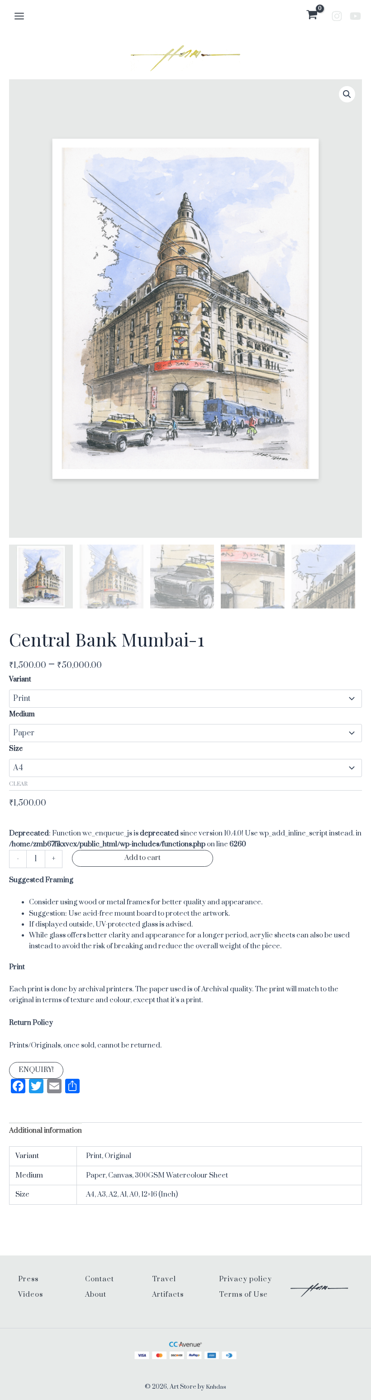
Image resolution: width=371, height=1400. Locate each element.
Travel (164, 1279)
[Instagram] (336, 16)
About (95, 1294)
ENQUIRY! (36, 1070)
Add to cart (142, 858)
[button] (347, 94)
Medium (22, 714)
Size (16, 748)
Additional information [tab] (45, 1130)
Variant (20, 679)
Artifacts (168, 1294)
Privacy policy (245, 1279)
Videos (30, 1294)
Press (28, 1279)
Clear (18, 784)
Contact (99, 1279)
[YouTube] (355, 16)
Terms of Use (243, 1294)
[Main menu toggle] (19, 15)
